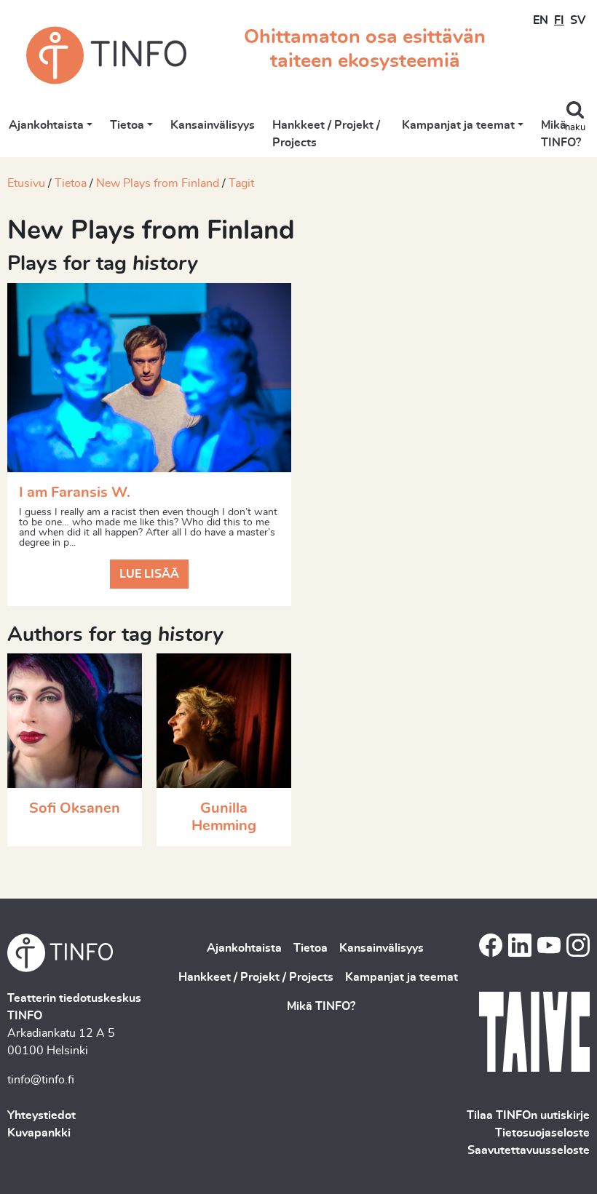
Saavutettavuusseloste (528, 1150)
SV (577, 20)
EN (540, 20)
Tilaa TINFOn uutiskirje (528, 1115)
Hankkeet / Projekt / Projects (326, 133)
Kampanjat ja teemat (458, 125)
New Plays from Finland (157, 183)
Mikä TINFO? (561, 133)
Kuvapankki (39, 1133)
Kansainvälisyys (212, 125)
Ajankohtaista (46, 125)
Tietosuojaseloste (542, 1133)
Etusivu (26, 183)
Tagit (241, 183)
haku (575, 127)
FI (559, 20)
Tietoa (127, 125)
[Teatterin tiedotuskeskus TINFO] (106, 55)
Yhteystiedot (41, 1115)
